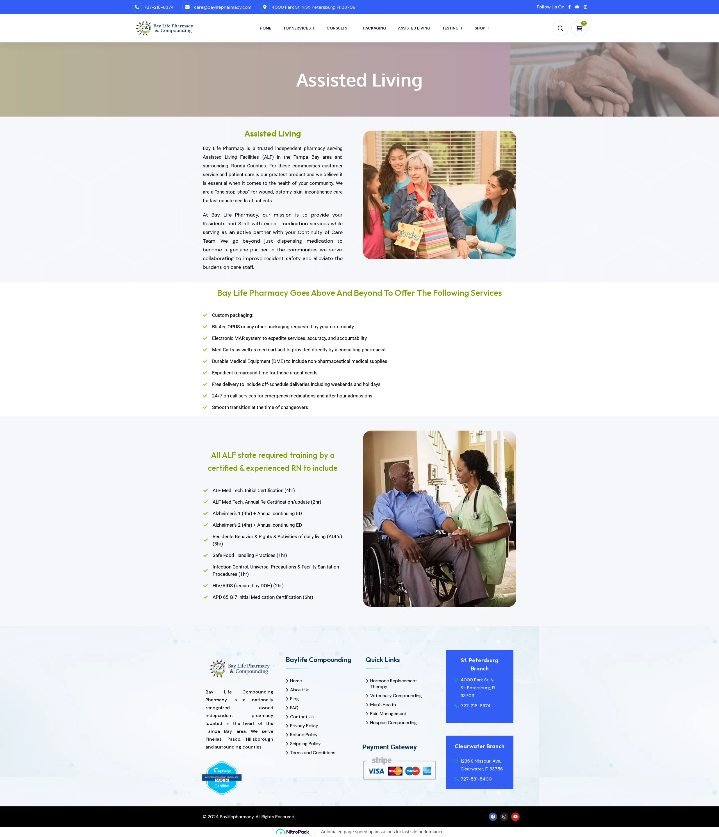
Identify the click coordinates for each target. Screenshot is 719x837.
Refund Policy (304, 735)
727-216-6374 (159, 7)
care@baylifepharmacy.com (222, 7)
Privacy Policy (304, 726)
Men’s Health (383, 705)
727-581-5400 (476, 779)
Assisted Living (414, 28)
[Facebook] (493, 817)
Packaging (374, 28)
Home (265, 28)
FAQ (294, 708)
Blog (294, 699)
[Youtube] (515, 817)
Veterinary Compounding (396, 696)
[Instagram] (504, 817)
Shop (480, 28)
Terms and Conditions (312, 753)
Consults (337, 28)
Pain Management (388, 714)
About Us (300, 690)
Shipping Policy (305, 744)
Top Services (297, 28)
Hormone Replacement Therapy (393, 684)
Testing (450, 28)
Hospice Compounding (393, 722)
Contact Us (302, 717)
